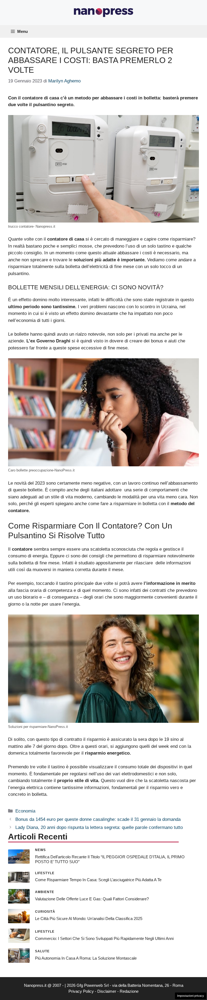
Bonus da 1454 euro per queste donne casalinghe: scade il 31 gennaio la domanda (98, 819)
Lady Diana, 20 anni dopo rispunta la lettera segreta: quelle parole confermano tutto (99, 827)
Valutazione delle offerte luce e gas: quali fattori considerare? (92, 899)
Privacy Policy (81, 991)
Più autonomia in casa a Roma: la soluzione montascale (86, 958)
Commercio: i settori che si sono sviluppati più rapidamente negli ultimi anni (104, 938)
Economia (25, 811)
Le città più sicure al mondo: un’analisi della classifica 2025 (88, 918)
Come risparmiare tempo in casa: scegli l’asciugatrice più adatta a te (98, 879)
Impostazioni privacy (190, 995)
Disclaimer (106, 991)
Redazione (129, 991)
